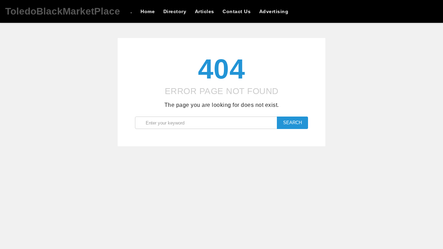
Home (148, 11)
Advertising (274, 11)
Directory (175, 11)
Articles (204, 11)
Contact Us (237, 11)
